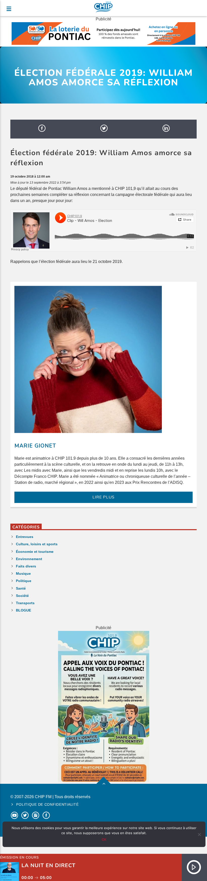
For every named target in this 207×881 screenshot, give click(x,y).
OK (104, 839)
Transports (25, 603)
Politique (23, 581)
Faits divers (26, 566)
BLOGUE (23, 610)
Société (22, 596)
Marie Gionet (35, 445)
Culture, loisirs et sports (37, 544)
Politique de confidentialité (47, 804)
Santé (21, 588)
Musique (23, 573)
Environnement (29, 559)
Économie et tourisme (35, 552)
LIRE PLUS (103, 497)
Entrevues (24, 537)
